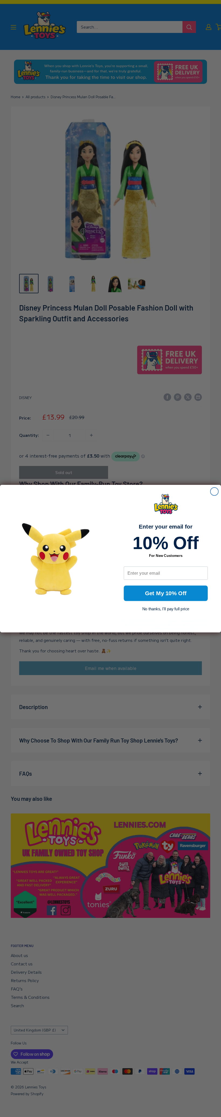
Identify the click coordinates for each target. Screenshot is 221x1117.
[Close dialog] (214, 491)
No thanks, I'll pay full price (165, 609)
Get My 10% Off (166, 593)
